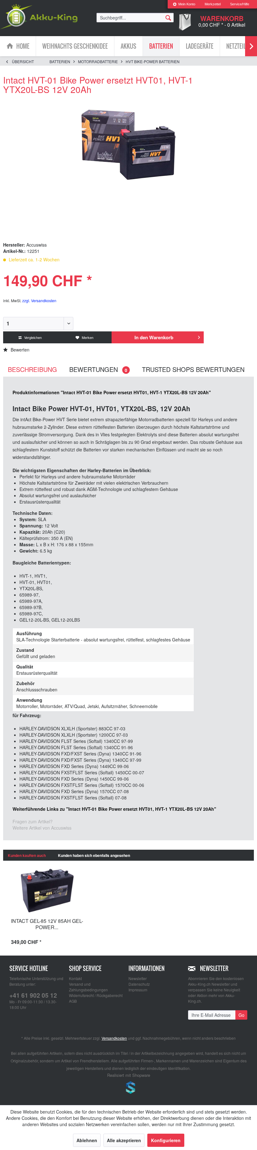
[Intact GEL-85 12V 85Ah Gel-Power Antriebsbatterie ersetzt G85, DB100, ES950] (47, 891)
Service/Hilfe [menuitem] (239, 4)
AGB (73, 1001)
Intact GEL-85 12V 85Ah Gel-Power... (47, 924)
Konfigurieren (166, 1140)
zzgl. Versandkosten (39, 300)
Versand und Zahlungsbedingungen (88, 986)
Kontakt (75, 978)
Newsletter (137, 978)
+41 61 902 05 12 (33, 995)
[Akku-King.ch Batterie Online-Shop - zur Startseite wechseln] (38, 16)
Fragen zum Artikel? (33, 821)
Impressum (137, 989)
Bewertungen (98, 369)
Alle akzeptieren (124, 1140)
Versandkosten (114, 1038)
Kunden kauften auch (27, 855)
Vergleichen (32, 337)
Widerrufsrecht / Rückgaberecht (96, 995)
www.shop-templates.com (128, 1088)
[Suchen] (168, 17)
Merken (87, 337)
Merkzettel (213, 4)
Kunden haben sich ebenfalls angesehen (94, 855)
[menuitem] (184, 4)
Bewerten (19, 349)
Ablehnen (86, 1140)
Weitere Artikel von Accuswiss (42, 828)
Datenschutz (139, 984)
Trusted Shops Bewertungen (193, 369)
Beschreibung (32, 369)
